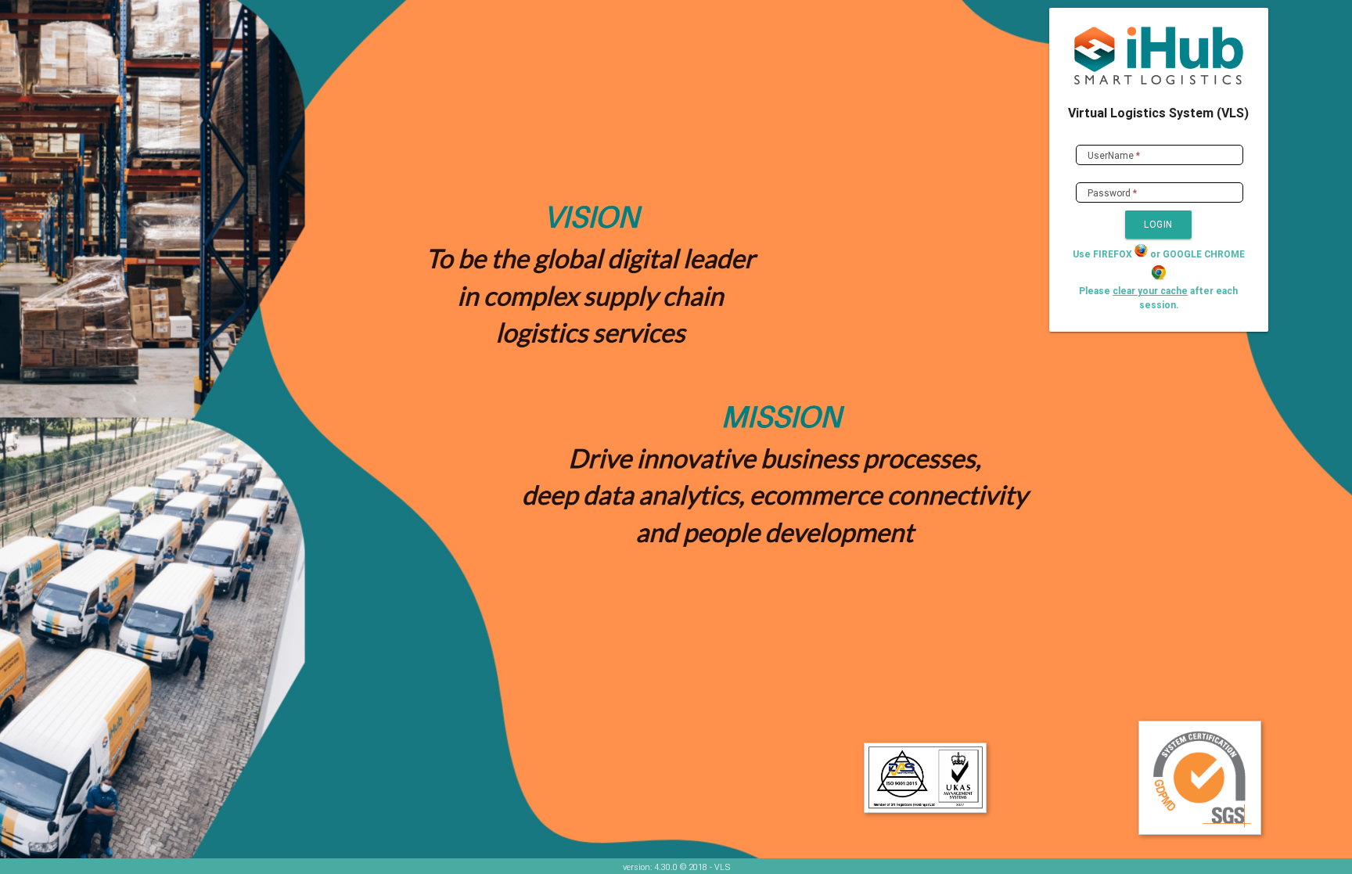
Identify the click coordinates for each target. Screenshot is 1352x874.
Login (1158, 224)
